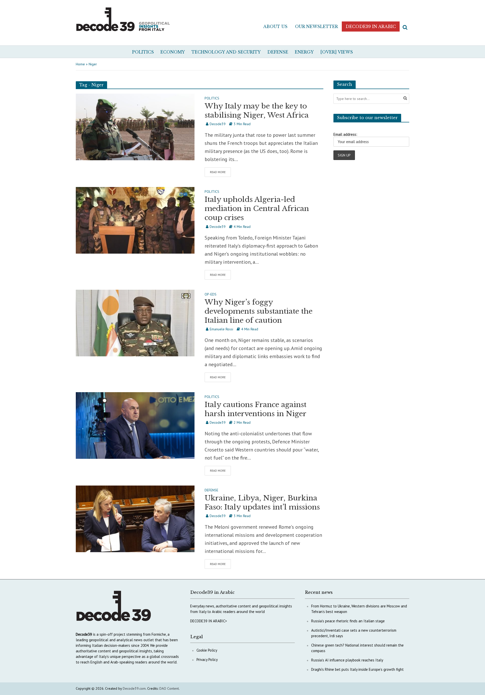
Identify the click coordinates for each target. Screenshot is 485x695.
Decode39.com (134, 688)
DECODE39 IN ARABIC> (208, 621)
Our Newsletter (316, 26)
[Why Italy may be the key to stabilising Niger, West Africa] (135, 126)
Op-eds (210, 294)
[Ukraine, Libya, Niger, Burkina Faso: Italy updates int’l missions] (135, 518)
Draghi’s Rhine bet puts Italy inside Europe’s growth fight (357, 669)
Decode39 (218, 124)
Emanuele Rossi (221, 329)
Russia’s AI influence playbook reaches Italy (347, 660)
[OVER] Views (336, 52)
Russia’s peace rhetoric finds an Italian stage (348, 621)
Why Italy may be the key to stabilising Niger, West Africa (257, 111)
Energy (304, 52)
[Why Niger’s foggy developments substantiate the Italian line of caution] (135, 322)
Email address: (345, 134)
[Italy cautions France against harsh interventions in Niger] (135, 425)
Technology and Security (226, 52)
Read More (218, 172)
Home (80, 64)
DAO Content (169, 688)
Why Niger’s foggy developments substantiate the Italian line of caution (258, 311)
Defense (277, 52)
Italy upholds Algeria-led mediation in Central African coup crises (257, 208)
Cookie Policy (207, 650)
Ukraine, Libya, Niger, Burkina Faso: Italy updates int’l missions (262, 503)
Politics (143, 52)
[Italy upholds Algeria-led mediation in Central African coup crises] (135, 220)
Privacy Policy (207, 659)
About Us (275, 26)
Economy (172, 52)
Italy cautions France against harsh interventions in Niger (255, 409)
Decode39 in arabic (371, 26)
